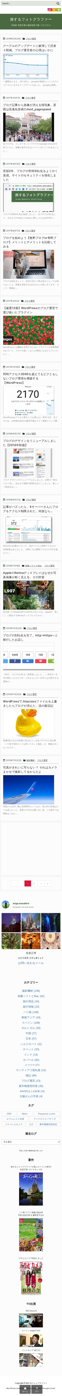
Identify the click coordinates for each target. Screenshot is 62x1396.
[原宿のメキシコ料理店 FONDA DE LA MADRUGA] (31, 942)
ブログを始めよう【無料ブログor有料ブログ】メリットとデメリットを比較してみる (29, 242)
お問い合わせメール (31, 963)
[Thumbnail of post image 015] (30, 330)
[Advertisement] (29, 848)
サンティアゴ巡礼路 (31, 1070)
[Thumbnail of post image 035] (30, 529)
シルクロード (31, 1044)
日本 (31, 1038)
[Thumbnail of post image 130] (30, 790)
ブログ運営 (31, 38)
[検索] (58, 3)
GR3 (9, 1113)
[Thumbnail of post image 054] (30, 264)
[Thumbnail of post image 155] (30, 595)
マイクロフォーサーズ (45, 1119)
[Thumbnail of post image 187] (30, 658)
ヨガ (31, 1124)
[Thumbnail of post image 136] (30, 724)
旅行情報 (31, 1006)
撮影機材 (30, 760)
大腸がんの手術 (31, 1096)
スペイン (31, 1022)
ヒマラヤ (32, 1065)
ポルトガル (31, 1028)
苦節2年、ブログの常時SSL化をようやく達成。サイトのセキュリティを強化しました (30, 175)
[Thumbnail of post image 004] (27, 66)
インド (31, 1054)
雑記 (31, 1075)
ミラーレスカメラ (14, 1124)
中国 (31, 1033)
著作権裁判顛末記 (48, 1124)
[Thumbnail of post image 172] (30, 463)
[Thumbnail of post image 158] (30, 127)
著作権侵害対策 (31, 1086)
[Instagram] (50, 9)
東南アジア (31, 1017)
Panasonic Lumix (46, 1113)
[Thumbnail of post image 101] (30, 198)
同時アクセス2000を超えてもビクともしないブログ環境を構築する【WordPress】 (30, 378)
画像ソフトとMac (33, 565)
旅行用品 (31, 1001)
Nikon (25, 1113)
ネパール (31, 1059)
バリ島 (31, 1012)
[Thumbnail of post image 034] (30, 400)
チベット (31, 1049)
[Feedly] (58, 9)
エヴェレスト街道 (15, 1119)
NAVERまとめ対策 (32, 1091)
